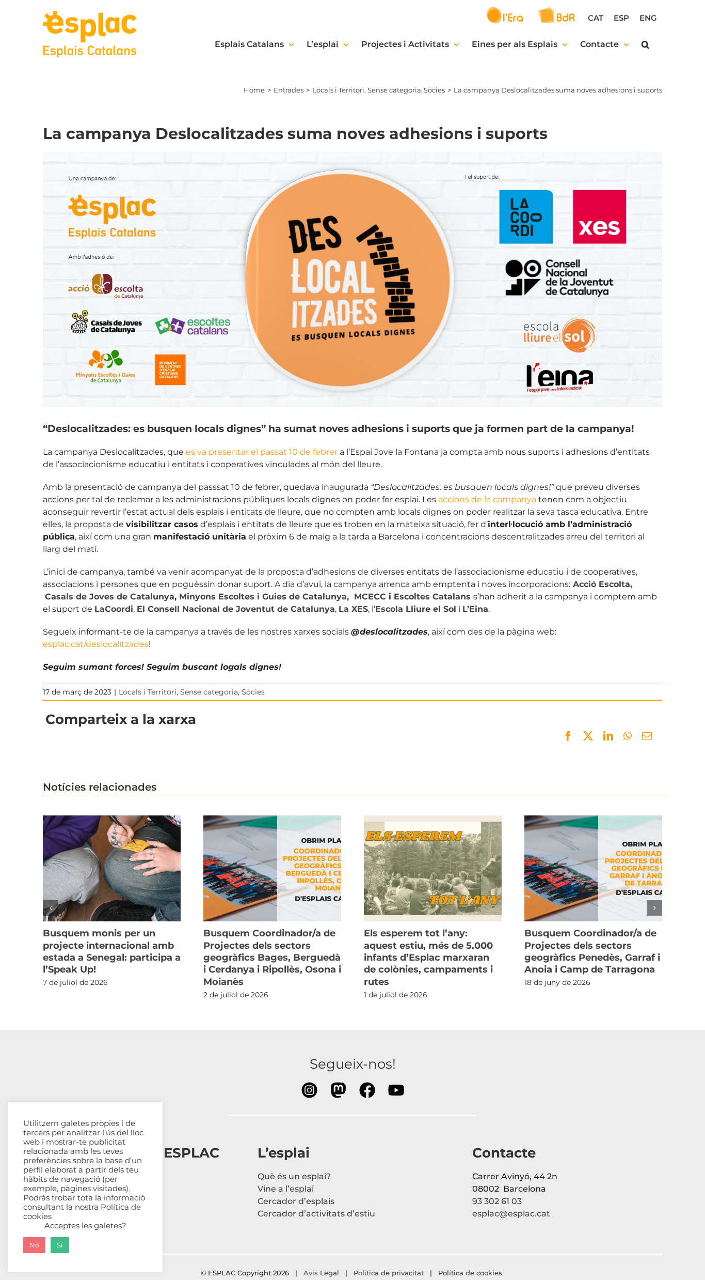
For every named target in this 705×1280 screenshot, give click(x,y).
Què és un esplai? (294, 1176)
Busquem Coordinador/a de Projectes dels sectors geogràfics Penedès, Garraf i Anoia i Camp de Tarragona (593, 868)
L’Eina (475, 609)
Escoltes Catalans (433, 597)
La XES (353, 609)
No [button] (34, 1245)
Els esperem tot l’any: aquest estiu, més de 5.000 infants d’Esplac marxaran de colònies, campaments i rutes (432, 868)
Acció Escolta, (602, 584)
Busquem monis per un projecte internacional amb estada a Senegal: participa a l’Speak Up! (111, 868)
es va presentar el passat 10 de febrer (262, 452)
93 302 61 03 (497, 1201)
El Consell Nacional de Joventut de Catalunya (236, 609)
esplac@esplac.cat (511, 1214)
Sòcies (253, 692)
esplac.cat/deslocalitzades (96, 644)
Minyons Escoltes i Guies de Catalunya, (265, 597)
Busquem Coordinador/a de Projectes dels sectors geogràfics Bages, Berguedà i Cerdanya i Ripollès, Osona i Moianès (272, 868)
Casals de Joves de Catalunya (109, 597)
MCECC (370, 597)
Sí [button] (60, 1245)
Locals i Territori (148, 692)
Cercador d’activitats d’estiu (316, 1214)
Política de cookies (471, 1273)
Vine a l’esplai (286, 1189)
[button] (645, 44)
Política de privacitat (389, 1273)
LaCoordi (113, 609)
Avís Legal (321, 1273)
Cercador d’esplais (296, 1201)
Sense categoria (209, 692)
